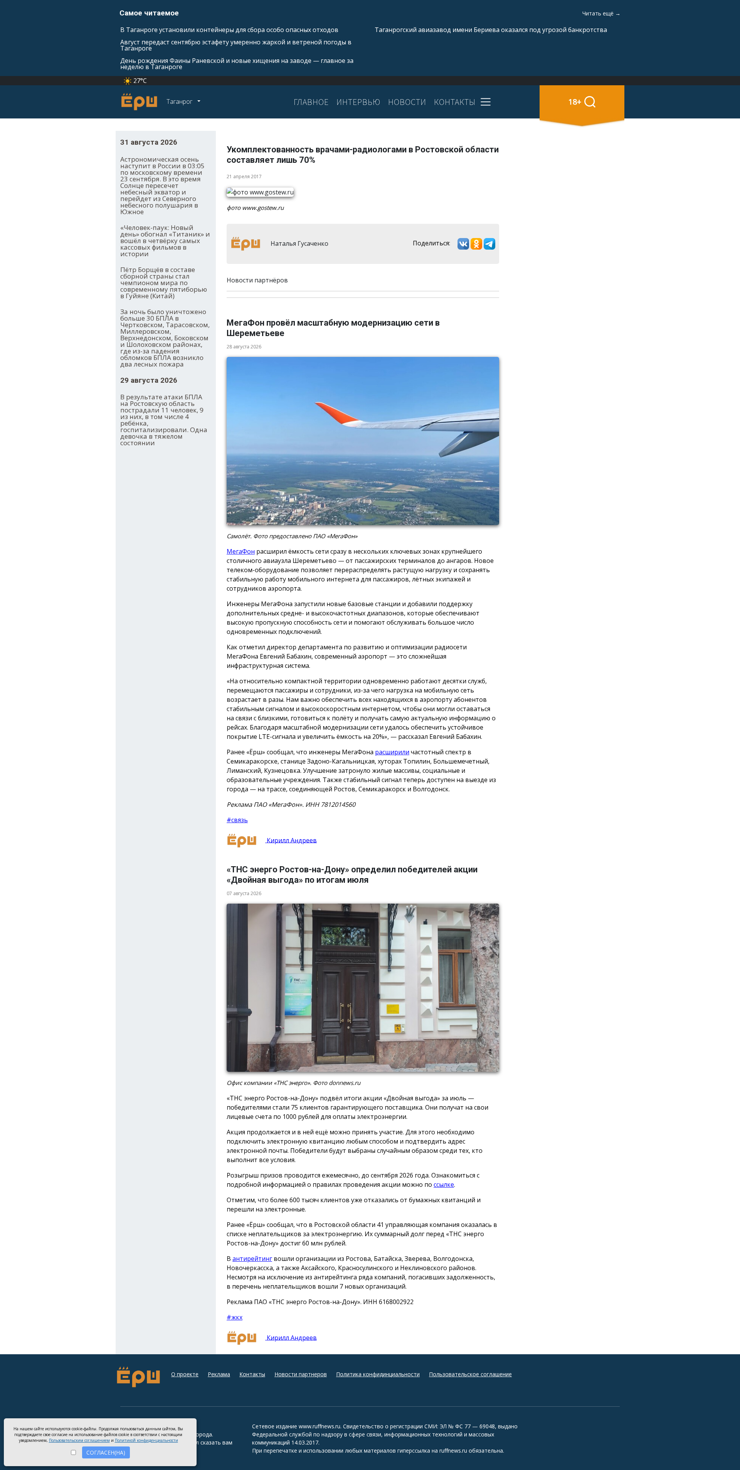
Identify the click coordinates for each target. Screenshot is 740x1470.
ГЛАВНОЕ (311, 101)
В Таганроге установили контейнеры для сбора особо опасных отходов (229, 29)
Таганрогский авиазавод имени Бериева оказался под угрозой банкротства (491, 29)
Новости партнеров (300, 1374)
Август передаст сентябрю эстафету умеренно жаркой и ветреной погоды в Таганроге (236, 45)
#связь (237, 820)
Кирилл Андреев (291, 840)
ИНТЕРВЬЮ (358, 101)
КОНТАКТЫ (455, 101)
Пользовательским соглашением (79, 1440)
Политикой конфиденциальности (146, 1440)
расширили (392, 752)
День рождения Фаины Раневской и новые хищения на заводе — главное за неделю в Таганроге (236, 63)
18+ (574, 101)
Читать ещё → (601, 13)
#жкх (234, 1317)
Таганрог (180, 101)
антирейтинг (252, 1258)
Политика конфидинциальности (378, 1374)
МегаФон (241, 551)
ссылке (444, 1184)
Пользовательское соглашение (470, 1374)
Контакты (252, 1374)
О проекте (184, 1374)
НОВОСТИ (407, 101)
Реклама (219, 1374)
